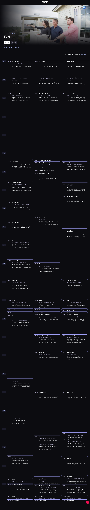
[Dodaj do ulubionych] (12, 42)
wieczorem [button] (77, 54)
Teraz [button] (69, 54)
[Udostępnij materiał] (15, 42)
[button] (87, 58)
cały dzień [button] (83, 54)
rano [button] (73, 54)
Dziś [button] (66, 54)
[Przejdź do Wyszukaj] (87, 2)
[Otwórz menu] (2, 2)
